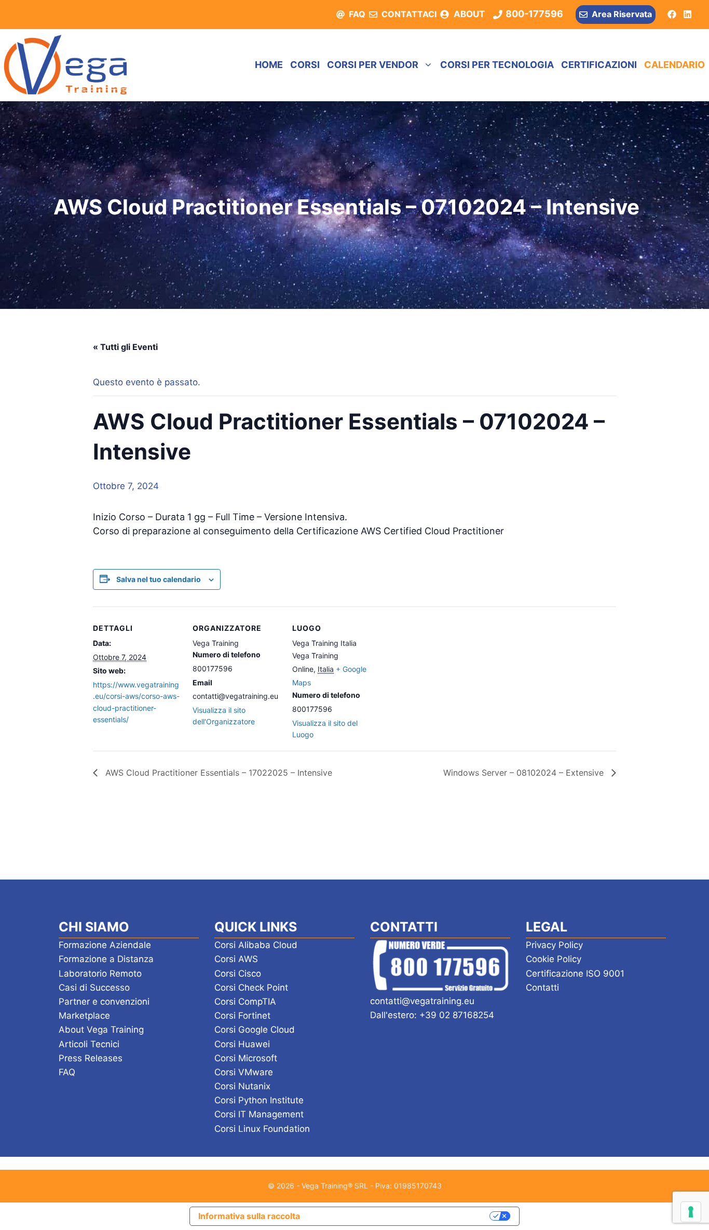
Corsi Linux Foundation (262, 1129)
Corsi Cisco (237, 973)
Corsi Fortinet (242, 1015)
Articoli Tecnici (89, 1044)
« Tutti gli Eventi (125, 347)
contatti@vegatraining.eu (422, 1001)
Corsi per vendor (372, 64)
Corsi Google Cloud (254, 1029)
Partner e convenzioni (104, 1001)
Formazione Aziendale (105, 945)
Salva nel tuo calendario (158, 579)
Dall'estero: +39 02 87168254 (432, 1015)
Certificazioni (599, 64)
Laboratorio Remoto (100, 973)
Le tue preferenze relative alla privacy (400, 1216)
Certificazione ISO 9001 (575, 973)
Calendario (674, 64)
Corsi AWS (236, 959)
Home (269, 64)
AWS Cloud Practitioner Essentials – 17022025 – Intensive (217, 772)
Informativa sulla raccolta (249, 1216)
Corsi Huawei (242, 1044)
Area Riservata (622, 14)
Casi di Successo (94, 987)
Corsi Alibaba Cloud (255, 945)
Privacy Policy (554, 945)
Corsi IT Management (259, 1114)
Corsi (305, 64)
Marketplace (84, 1015)
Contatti (542, 987)
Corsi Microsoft (245, 1058)
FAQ (357, 14)
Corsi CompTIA (245, 1001)
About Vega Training (101, 1029)
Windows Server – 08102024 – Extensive (524, 772)
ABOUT (469, 14)
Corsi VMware (243, 1072)
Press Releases (90, 1058)
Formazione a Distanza (106, 959)
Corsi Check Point (251, 987)
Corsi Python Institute (259, 1100)
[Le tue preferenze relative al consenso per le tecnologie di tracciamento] (691, 1212)
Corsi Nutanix (242, 1086)
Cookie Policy (553, 959)
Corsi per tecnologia (497, 64)
